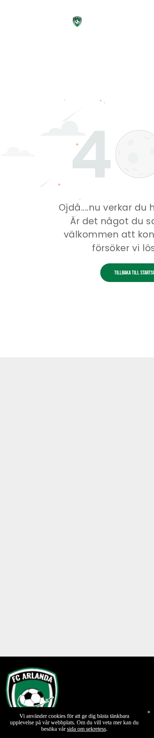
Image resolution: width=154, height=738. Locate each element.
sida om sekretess (86, 729)
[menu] (143, 15)
